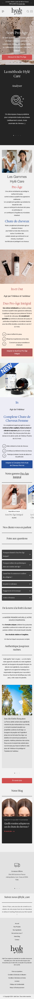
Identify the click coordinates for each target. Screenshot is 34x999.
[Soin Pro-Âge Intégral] (14, 497)
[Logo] (17, 11)
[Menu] (3, 11)
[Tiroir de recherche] (27, 11)
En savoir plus (17, 780)
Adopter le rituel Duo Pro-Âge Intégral (17, 352)
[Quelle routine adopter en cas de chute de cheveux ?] (17, 820)
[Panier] (31, 11)
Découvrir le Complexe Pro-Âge (17, 57)
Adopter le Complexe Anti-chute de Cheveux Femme (17, 464)
